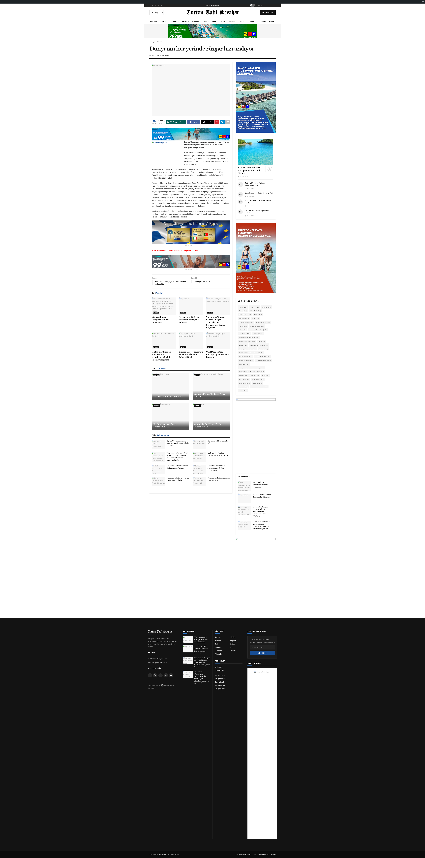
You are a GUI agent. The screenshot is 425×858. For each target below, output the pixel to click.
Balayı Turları (245, 315)
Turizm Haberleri (262, 356)
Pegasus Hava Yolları (259, 345)
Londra (253, 330)
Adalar (156, 375)
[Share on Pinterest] (216, 122)
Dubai (258, 315)
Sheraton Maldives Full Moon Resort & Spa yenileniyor (217, 468)
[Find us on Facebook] (149, 5)
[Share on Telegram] (222, 122)
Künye (255, 854)
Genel (271, 21)
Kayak (243, 326)
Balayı (243, 311)
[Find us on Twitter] (152, 5)
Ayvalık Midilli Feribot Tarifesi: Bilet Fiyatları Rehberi (189, 319)
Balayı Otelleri (220, 682)
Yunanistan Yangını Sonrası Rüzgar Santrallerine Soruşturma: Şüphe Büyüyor (215, 322)
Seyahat (232, 21)
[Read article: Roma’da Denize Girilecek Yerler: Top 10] (211, 386)
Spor (214, 21)
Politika (222, 21)
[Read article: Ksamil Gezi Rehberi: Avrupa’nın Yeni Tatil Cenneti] (255, 152)
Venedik (254, 375)
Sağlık (263, 21)
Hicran (151, 55)
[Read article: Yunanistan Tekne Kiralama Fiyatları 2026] (199, 481)
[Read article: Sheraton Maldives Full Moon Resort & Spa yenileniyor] (199, 469)
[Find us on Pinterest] (158, 5)
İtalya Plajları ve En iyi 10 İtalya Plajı (259, 193)
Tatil (205, 21)
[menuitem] (423, 2)
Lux (263, 330)
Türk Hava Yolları (263, 360)
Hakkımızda (247, 854)
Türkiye (244, 364)
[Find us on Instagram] (155, 5)
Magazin (252, 21)
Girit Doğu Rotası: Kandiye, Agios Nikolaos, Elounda (217, 354)
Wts (265, 375)
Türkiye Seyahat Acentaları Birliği (251, 368)
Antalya (266, 307)
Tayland (263, 349)
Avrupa (197, 375)
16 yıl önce (160, 55)
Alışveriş (185, 21)
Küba (242, 330)
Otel (261, 341)
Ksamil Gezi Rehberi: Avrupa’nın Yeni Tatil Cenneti (249, 170)
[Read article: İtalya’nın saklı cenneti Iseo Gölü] (199, 444)
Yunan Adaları (258, 379)
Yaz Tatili (244, 379)
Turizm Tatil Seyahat (160, 854)
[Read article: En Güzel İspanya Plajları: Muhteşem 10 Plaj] (170, 416)
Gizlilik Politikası (264, 854)
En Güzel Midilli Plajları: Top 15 (168, 397)
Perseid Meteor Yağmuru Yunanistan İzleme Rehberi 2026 (191, 354)
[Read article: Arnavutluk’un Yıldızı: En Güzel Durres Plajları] (211, 416)
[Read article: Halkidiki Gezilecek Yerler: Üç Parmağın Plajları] (158, 469)
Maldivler (258, 334)
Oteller (243, 345)
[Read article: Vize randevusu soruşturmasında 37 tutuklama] (164, 306)
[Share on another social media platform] (227, 122)
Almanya (254, 307)
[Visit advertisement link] (212, 31)
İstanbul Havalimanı (259, 387)
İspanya (257, 383)
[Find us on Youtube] (161, 5)
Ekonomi (195, 21)
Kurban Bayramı (257, 326)
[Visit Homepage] (212, 12)
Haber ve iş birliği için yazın (157, 663)
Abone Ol (268, 12)
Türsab (243, 375)
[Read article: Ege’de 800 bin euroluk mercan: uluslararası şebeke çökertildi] (158, 444)
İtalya (242, 391)
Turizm (163, 21)
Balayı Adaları (220, 679)
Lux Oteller (244, 334)
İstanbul (243, 387)
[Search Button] (274, 5)
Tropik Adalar (245, 353)
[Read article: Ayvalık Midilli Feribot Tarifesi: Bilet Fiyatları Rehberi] (191, 306)
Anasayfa (153, 21)
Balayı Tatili (255, 311)
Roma (243, 349)
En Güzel (244, 318)
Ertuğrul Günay (246, 322)
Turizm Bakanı (245, 356)
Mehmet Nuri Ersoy (247, 341)
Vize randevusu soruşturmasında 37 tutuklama (161, 319)
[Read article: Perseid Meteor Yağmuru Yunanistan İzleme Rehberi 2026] (191, 340)
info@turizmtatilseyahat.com (157, 659)
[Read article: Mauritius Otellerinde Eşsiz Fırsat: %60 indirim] (158, 481)
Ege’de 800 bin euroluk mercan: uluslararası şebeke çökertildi (178, 443)
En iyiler (218, 667)
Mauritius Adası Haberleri (249, 337)
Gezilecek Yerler (263, 322)
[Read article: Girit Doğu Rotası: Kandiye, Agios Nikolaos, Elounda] (218, 340)
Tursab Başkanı (246, 360)
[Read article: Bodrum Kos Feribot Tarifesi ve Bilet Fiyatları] (199, 457)
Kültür (242, 21)
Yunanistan (244, 383)
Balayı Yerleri (220, 685)
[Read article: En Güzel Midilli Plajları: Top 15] (170, 386)
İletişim (273, 854)
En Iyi (255, 318)
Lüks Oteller (219, 670)
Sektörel (174, 21)
